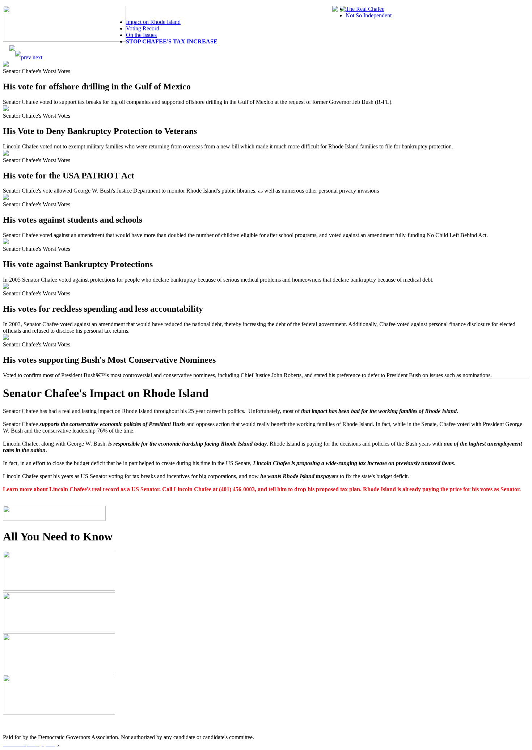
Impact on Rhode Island (153, 22)
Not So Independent (369, 15)
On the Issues (141, 35)
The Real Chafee (365, 9)
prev (26, 57)
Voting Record (142, 28)
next (37, 57)
